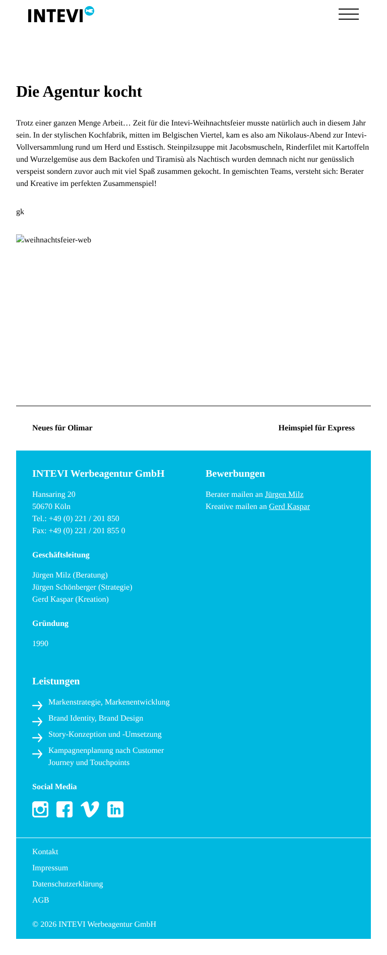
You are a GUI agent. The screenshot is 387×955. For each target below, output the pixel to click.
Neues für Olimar (62, 428)
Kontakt (45, 852)
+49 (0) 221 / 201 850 (84, 519)
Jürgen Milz (284, 494)
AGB (40, 900)
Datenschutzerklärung (67, 884)
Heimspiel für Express (317, 428)
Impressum (50, 868)
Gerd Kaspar (289, 506)
